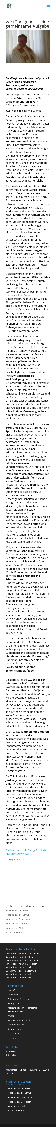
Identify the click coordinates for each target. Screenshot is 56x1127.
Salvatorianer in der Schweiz (19, 977)
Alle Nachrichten (14, 932)
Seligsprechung (15, 1029)
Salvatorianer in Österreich (19, 967)
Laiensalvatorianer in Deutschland (22, 960)
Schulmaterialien (16, 1024)
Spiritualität (13, 1033)
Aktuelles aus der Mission (18, 910)
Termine (12, 1038)
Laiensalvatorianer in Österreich (21, 970)
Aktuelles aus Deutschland (18, 919)
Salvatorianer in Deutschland (20, 957)
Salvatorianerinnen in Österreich (21, 963)
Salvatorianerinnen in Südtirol (20, 974)
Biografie (12, 990)
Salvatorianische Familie (19, 1020)
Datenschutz (12, 1055)
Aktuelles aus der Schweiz (18, 914)
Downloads (13, 994)
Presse (11, 1015)
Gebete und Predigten (18, 999)
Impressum (11, 1051)
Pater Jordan (14, 1003)
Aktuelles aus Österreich (17, 923)
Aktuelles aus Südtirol (16, 928)
